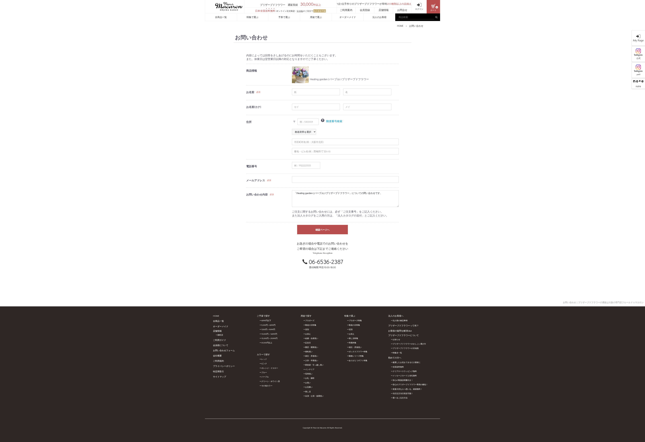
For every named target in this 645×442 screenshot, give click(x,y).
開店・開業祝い (311, 347)
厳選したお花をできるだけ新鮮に (406, 362)
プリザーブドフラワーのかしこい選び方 (409, 344)
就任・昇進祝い (311, 356)
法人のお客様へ (395, 315)
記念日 (308, 342)
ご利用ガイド (219, 339)
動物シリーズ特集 (356, 356)
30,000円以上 (266, 342)
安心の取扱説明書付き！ (403, 380)
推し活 (308, 391)
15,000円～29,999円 (269, 338)
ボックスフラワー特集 (358, 351)
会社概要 (217, 355)
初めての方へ (394, 357)
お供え (308, 334)
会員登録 (365, 10)
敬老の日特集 (310, 325)
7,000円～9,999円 (268, 329)
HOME (400, 25)
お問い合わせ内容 (257, 194)
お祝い (308, 382)
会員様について (220, 345)
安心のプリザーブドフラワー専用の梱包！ (410, 384)
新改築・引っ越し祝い (314, 365)
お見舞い (309, 387)
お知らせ (396, 339)
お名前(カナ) (253, 107)
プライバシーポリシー (224, 366)
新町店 (220, 335)
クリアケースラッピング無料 (405, 371)
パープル (265, 376)
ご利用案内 (346, 10)
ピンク (264, 363)
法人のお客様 (379, 17)
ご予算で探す (263, 315)
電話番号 (251, 166)
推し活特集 (353, 338)
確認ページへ (322, 229)
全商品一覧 (221, 17)
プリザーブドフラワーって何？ (403, 325)
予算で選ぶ (284, 17)
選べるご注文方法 (400, 397)
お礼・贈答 (309, 378)
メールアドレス (255, 180)
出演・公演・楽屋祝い (314, 396)
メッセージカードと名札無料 (405, 375)
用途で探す (306, 315)
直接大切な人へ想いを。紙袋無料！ (407, 389)
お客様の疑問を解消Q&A (400, 330)
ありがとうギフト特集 (358, 360)
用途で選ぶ (316, 17)
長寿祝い (309, 373)
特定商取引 (218, 371)
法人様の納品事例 (400, 320)
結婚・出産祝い (311, 338)
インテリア (309, 369)
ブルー (264, 372)
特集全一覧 (397, 352)
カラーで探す (263, 354)
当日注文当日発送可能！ (403, 393)
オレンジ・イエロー (269, 368)
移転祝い (309, 351)
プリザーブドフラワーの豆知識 (406, 348)
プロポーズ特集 (355, 320)
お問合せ (402, 10)
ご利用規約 (218, 360)
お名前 (250, 92)
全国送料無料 (398, 367)
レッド (264, 359)
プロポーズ (309, 320)
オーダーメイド (347, 17)
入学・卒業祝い (311, 360)
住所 (249, 122)
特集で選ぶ (252, 17)
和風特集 (352, 342)
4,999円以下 (266, 320)
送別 (307, 329)
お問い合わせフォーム (224, 350)
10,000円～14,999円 (269, 334)
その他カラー (266, 385)
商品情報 (251, 70)
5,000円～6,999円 (268, 325)
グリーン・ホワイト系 (270, 381)
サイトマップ (219, 376)
